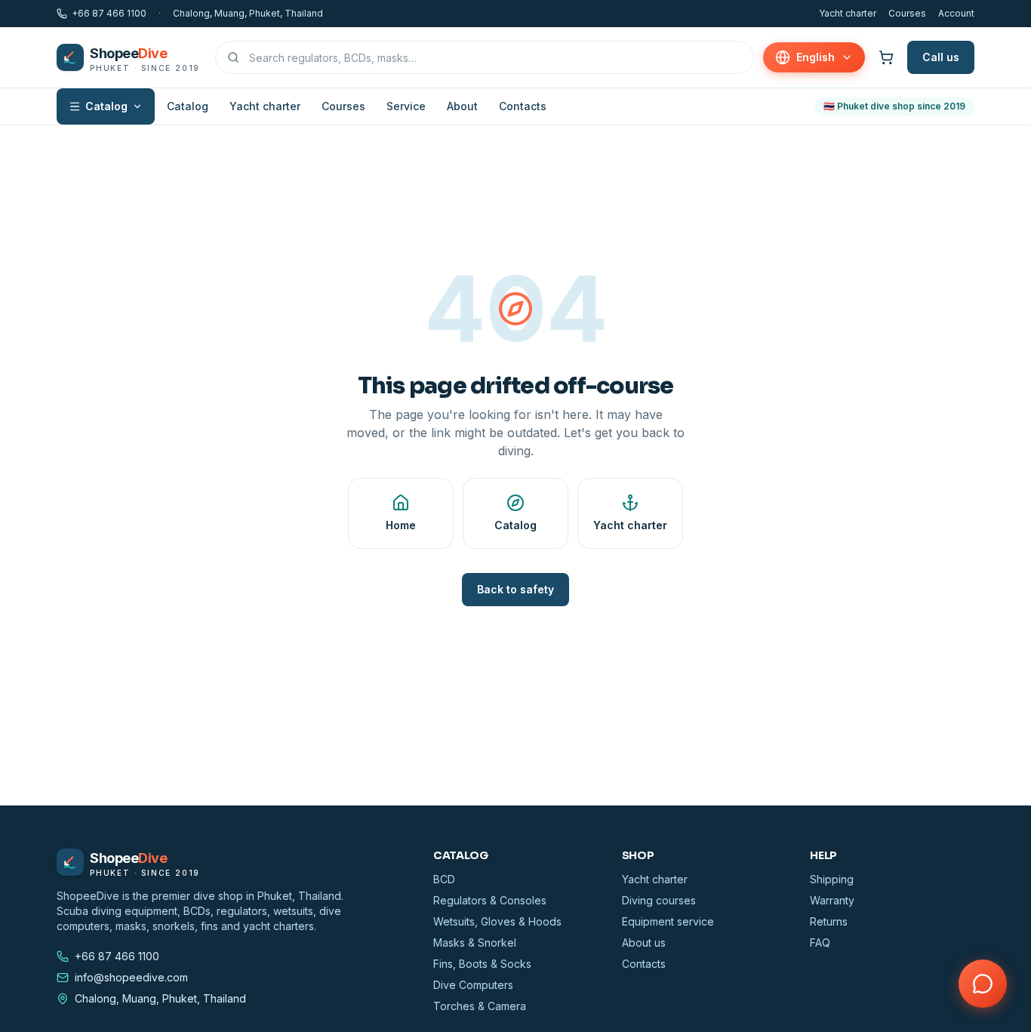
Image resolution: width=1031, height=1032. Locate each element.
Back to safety (515, 589)
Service (406, 106)
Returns (829, 921)
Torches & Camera (479, 1006)
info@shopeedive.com (131, 977)
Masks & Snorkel (474, 942)
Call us (940, 57)
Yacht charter (847, 13)
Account (956, 13)
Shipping (832, 879)
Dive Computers (473, 984)
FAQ (820, 942)
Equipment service (668, 921)
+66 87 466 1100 (109, 13)
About (462, 106)
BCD (444, 879)
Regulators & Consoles (489, 900)
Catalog (106, 106)
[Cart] (886, 57)
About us (644, 942)
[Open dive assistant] (983, 984)
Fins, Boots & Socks (482, 963)
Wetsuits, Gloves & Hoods (497, 921)
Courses (907, 13)
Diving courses (659, 900)
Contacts (522, 106)
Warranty (832, 900)
